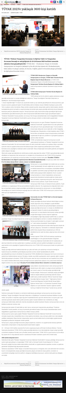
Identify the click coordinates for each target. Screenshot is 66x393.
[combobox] (64, 2)
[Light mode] (17, 2)
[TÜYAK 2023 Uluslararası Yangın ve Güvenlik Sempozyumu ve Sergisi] (16, 275)
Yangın (18, 4)
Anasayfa (6, 4)
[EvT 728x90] (33, 384)
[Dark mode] (19, 2)
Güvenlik (13, 4)
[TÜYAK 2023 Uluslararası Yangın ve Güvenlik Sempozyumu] (16, 84)
